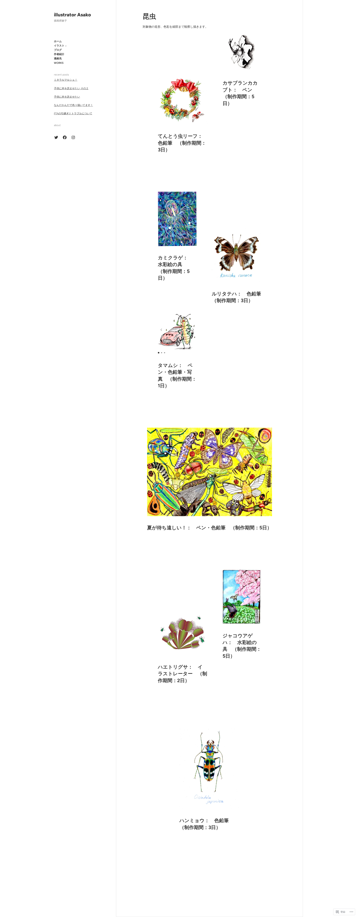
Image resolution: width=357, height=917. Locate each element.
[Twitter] (56, 137)
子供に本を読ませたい (67, 96)
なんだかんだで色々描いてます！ (73, 105)
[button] (193, 329)
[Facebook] (64, 137)
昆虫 (149, 16)
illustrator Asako (72, 15)
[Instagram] (73, 137)
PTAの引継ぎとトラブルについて (73, 113)
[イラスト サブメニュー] (66, 45)
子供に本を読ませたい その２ (71, 88)
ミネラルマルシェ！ (65, 79)
